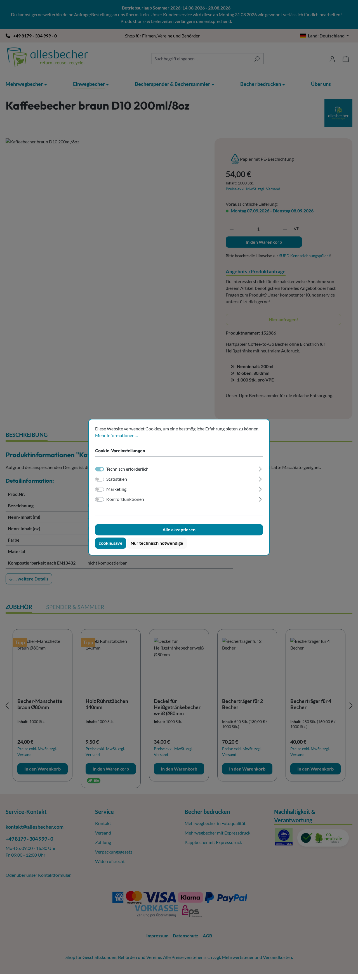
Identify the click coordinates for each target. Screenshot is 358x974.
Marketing (116, 489)
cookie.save (111, 543)
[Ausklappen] (260, 468)
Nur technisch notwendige (157, 543)
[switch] (99, 479)
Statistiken (116, 479)
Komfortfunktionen (125, 499)
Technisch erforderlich (127, 468)
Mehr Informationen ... (116, 435)
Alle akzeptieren (179, 529)
